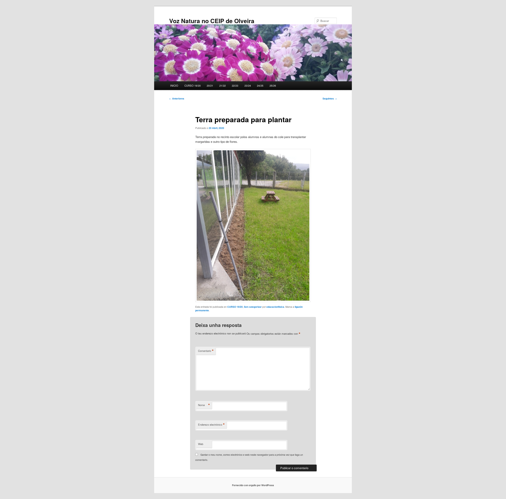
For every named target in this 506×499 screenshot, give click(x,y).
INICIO (174, 85)
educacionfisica (275, 307)
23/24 (248, 85)
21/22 (222, 85)
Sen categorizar (253, 307)
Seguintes (330, 98)
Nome (204, 405)
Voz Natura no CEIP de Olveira (211, 20)
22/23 (235, 85)
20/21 (210, 85)
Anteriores (176, 98)
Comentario (206, 351)
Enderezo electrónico (211, 424)
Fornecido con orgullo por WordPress (253, 485)
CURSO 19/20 (192, 85)
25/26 (273, 85)
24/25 (260, 85)
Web (200, 444)
